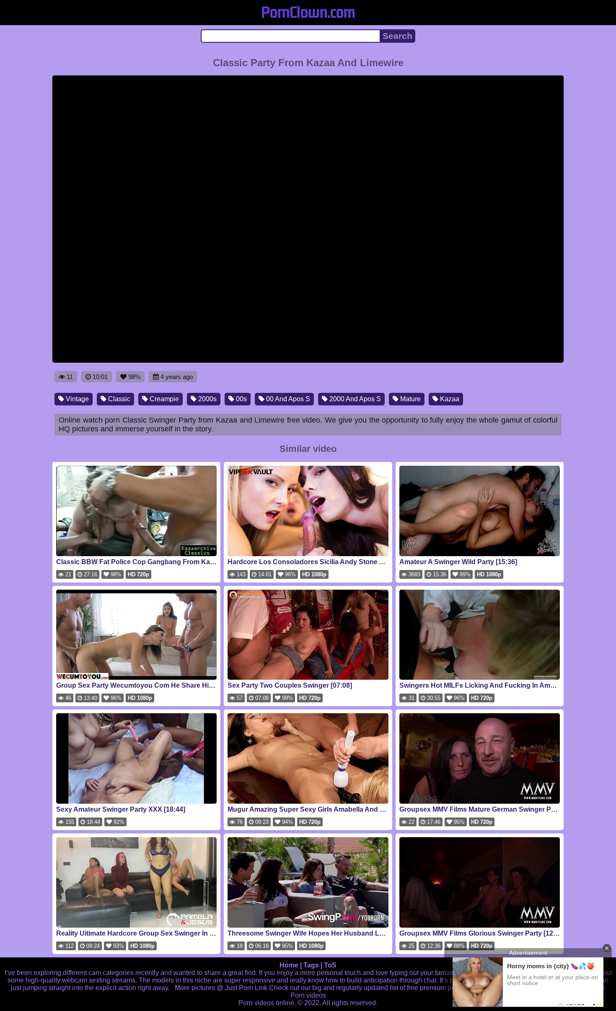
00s (240, 398)
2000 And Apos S (354, 398)
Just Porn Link (246, 987)
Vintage (76, 398)
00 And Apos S (287, 398)
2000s (207, 398)
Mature (410, 398)
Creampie (163, 398)
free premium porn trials (442, 987)
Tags (311, 965)
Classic (118, 398)
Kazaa (448, 398)
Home (289, 965)
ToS (330, 965)
